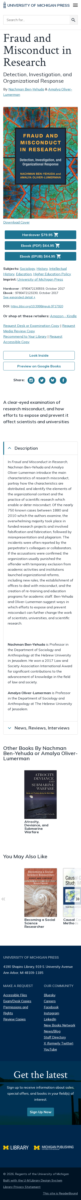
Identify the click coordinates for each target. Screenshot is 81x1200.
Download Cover (16, 222)
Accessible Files (15, 995)
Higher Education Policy (52, 274)
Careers (50, 1001)
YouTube (50, 1049)
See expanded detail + (19, 297)
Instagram (51, 1013)
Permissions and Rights (15, 1010)
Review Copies (14, 1019)
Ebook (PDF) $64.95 (40, 245)
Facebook (51, 1007)
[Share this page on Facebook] (63, 380)
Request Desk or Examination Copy (31, 325)
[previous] (3, 898)
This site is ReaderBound (60, 1193)
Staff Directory (55, 1037)
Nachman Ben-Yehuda (26, 89)
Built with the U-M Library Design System (32, 1180)
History (42, 268)
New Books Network (59, 1025)
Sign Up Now (40, 1112)
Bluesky (50, 995)
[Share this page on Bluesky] (52, 380)
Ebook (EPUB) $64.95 (40, 256)
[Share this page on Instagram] (31, 380)
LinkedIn (50, 1019)
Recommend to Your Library (25, 336)
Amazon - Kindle (63, 316)
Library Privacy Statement (22, 1187)
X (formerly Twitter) (58, 1043)
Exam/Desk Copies (17, 1001)
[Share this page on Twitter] (41, 380)
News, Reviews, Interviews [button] (42, 728)
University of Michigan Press (40, 279)
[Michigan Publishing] (56, 1147)
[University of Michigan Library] (18, 1147)
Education (24, 274)
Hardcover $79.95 (40, 234)
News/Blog (52, 1031)
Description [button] (26, 448)
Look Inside (39, 355)
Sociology (27, 268)
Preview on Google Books (39, 366)
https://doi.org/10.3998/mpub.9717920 (37, 306)
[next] (78, 898)
